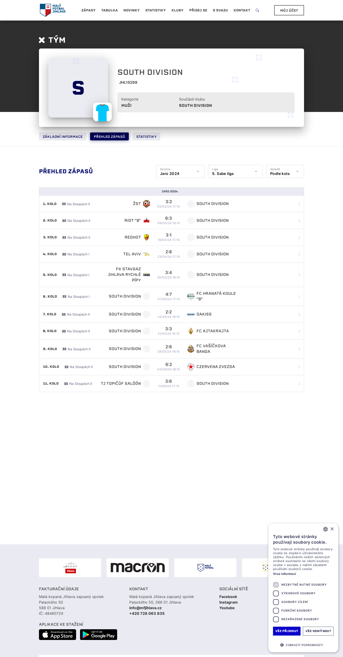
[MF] (205, 567)
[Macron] (138, 567)
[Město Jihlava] (70, 567)
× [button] (332, 529)
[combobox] (325, 529)
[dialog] (303, 587)
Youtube (227, 607)
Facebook (228, 596)
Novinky (131, 10)
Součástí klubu (192, 99)
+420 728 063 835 (146, 613)
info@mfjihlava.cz (145, 607)
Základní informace (63, 136)
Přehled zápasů (109, 136)
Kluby (178, 10)
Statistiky (146, 136)
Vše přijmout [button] (286, 631)
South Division (195, 105)
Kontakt (242, 10)
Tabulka (109, 10)
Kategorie (129, 99)
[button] (303, 645)
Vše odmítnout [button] (318, 631)
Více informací (284, 574)
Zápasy (88, 10)
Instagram (228, 602)
